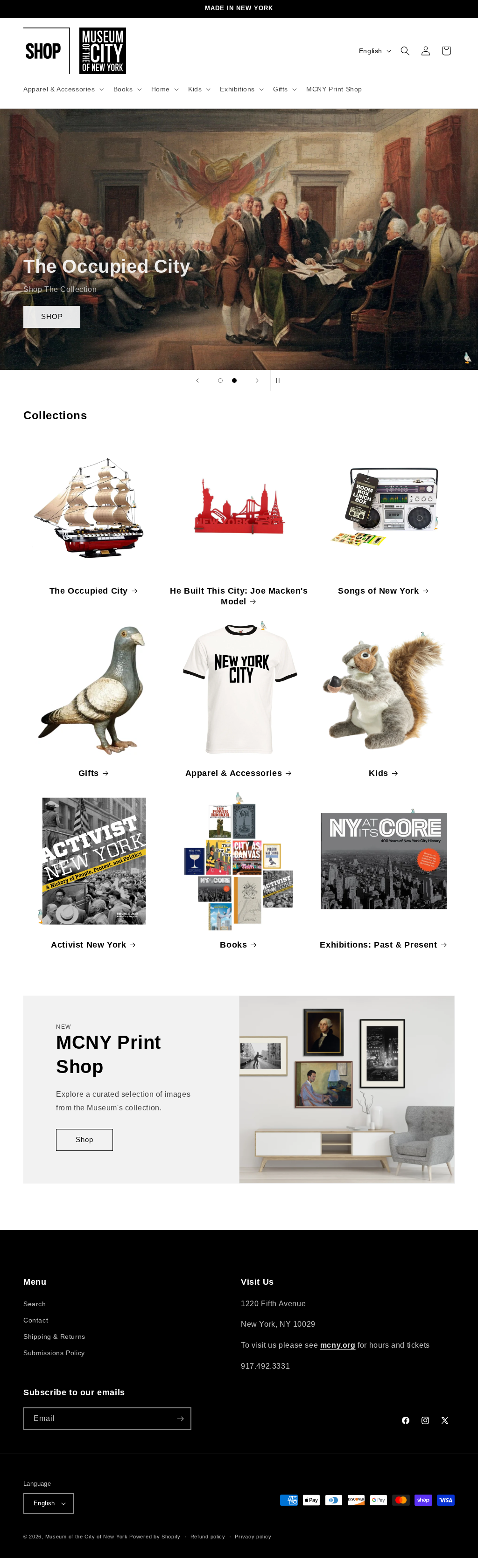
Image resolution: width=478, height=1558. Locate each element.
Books (233, 944)
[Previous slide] (197, 380)
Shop (84, 1140)
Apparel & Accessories (233, 773)
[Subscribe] (180, 1418)
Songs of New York (378, 591)
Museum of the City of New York (86, 1536)
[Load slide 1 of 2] (220, 381)
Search (34, 1304)
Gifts (88, 773)
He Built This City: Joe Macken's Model (239, 596)
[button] (63, 89)
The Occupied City (88, 591)
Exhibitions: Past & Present (378, 944)
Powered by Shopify (155, 1536)
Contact (35, 1320)
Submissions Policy (54, 1353)
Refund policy (207, 1536)
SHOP (52, 316)
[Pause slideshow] (280, 380)
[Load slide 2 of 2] (234, 381)
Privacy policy (253, 1536)
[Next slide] (257, 380)
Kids (378, 773)
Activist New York (88, 944)
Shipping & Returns (54, 1336)
